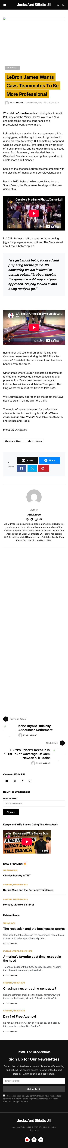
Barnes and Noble (19, 420)
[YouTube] (6, 781)
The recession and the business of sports (34, 929)
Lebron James (34, 441)
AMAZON (57, 417)
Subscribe (32, 1089)
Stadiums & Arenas (11, 951)
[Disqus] (34, 586)
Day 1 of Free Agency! (19, 1016)
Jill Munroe (34, 514)
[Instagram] (14, 781)
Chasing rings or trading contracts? (29, 988)
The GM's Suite (12, 68)
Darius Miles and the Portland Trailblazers (28, 890)
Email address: (10, 798)
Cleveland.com (51, 172)
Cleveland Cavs (13, 441)
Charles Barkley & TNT (17, 875)
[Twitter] (29, 781)
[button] (4, 5)
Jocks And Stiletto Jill (34, 4)
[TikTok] (21, 781)
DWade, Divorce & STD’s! (18, 904)
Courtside (7, 885)
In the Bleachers (10, 870)
